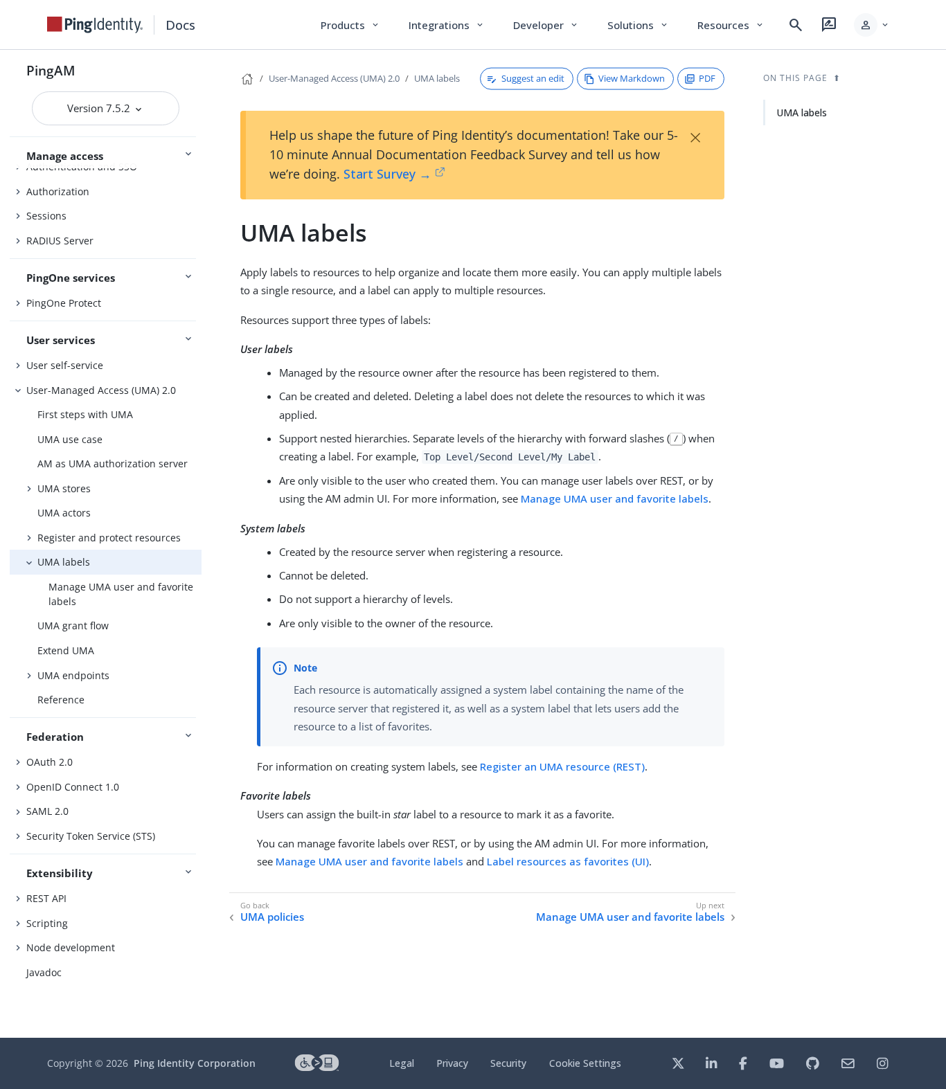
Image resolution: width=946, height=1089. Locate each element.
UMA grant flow (73, 625)
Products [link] (351, 25)
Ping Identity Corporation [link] (195, 1063)
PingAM (50, 70)
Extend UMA (65, 650)
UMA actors (64, 512)
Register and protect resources (109, 537)
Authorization (57, 191)
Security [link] (508, 1063)
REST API (46, 898)
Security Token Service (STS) (90, 836)
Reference (60, 699)
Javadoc (44, 972)
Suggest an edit (532, 78)
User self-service (64, 365)
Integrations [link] (447, 25)
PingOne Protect (63, 302)
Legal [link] (401, 1063)
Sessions (46, 215)
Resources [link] (731, 25)
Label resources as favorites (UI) (568, 861)
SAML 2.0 (47, 811)
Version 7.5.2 (100, 108)
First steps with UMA (85, 414)
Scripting (47, 923)
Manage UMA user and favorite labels (120, 594)
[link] (95, 25)
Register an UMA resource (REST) (562, 766)
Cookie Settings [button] (585, 1063)
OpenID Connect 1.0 (72, 786)
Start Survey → (387, 173)
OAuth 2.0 (49, 761)
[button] (872, 24)
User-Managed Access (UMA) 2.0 (101, 390)
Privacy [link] (452, 1063)
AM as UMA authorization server (112, 463)
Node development (70, 947)
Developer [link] (546, 25)
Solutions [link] (638, 25)
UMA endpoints (73, 675)
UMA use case (69, 439)
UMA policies (272, 917)
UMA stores (64, 488)
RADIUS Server (59, 240)
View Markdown (631, 78)
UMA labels (63, 561)
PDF (707, 78)
